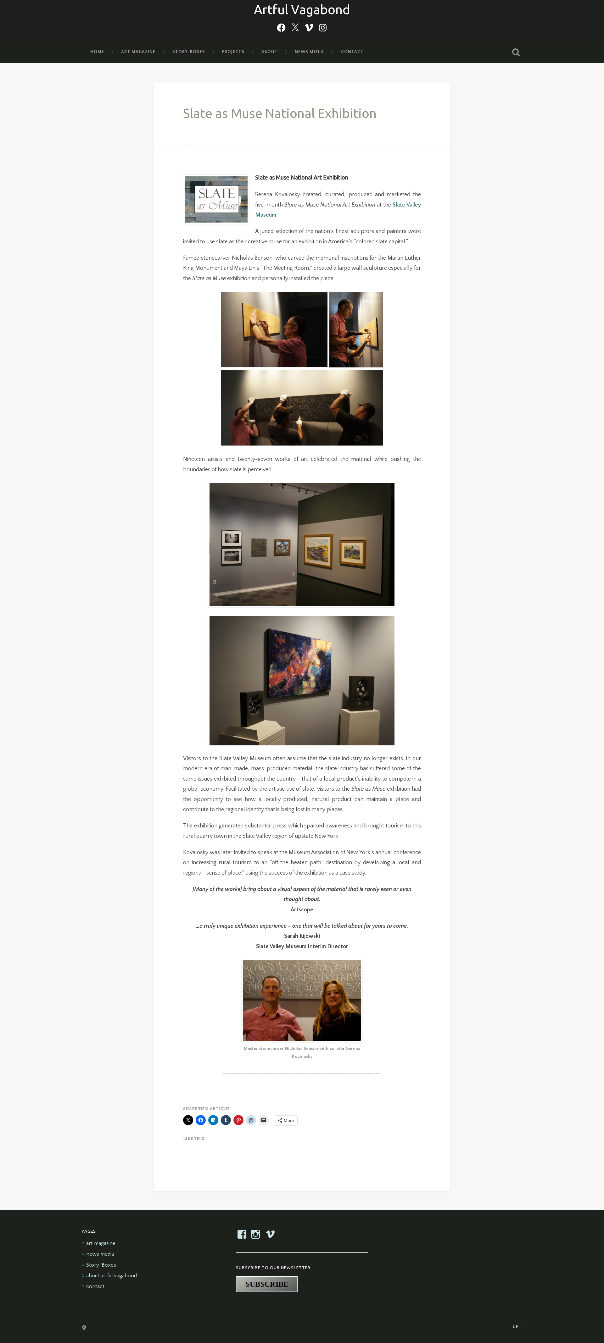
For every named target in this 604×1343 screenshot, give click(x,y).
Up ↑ (517, 1326)
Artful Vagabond (302, 9)
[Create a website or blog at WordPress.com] (84, 1328)
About (269, 51)
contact (352, 51)
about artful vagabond (111, 1276)
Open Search (516, 52)
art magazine (138, 51)
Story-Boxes (188, 51)
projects (233, 51)
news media (309, 51)
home (97, 51)
